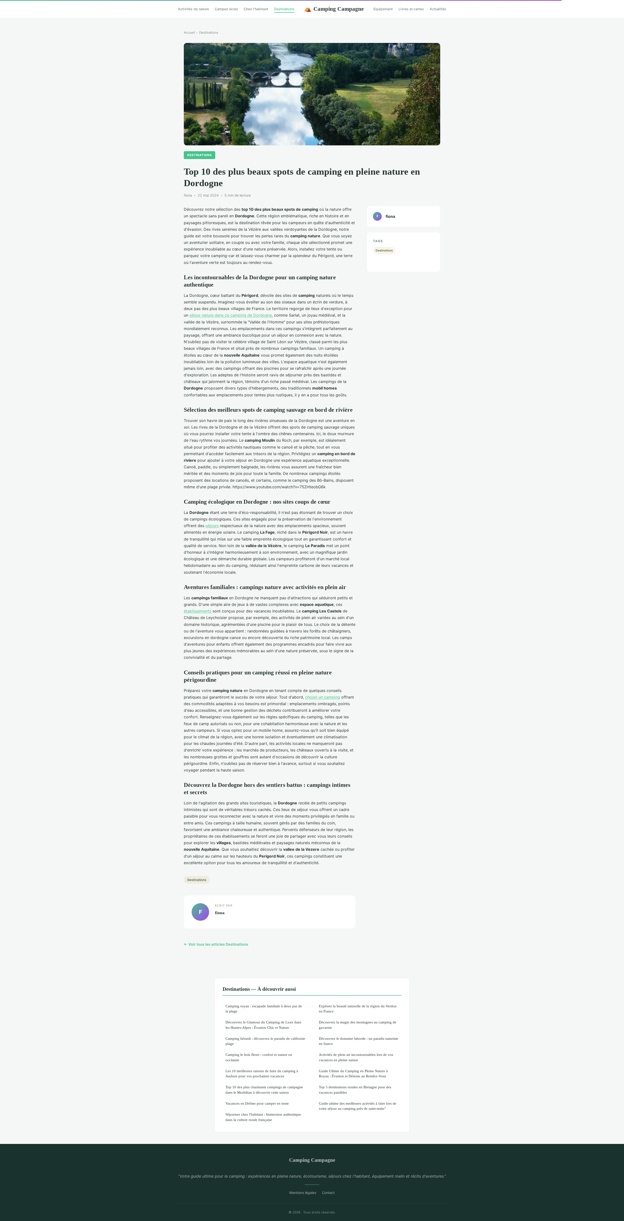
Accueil (189, 32)
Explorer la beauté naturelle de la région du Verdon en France (358, 1008)
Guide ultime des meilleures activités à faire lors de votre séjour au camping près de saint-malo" (357, 1106)
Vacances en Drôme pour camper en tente (257, 1103)
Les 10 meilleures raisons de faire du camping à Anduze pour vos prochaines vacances (261, 1073)
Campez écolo (226, 9)
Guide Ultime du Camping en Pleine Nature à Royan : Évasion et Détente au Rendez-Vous (353, 1073)
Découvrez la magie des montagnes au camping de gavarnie (357, 1024)
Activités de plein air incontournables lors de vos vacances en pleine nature (356, 1057)
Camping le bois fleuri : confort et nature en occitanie (258, 1057)
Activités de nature (193, 9)
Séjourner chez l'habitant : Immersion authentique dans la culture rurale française (263, 1116)
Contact (328, 1193)
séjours (212, 525)
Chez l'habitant (256, 9)
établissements (197, 611)
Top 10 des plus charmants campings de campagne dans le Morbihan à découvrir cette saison (264, 1089)
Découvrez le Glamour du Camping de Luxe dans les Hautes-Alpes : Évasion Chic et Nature (263, 1024)
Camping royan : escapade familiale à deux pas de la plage (263, 1008)
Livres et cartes (411, 9)
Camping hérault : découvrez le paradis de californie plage (265, 1041)
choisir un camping (322, 697)
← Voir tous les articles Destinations (216, 944)
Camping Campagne (334, 9)
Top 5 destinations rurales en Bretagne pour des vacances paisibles (355, 1089)
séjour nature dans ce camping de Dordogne (230, 315)
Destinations (284, 9)
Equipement (383, 9)
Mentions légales (302, 1193)
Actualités (438, 9)
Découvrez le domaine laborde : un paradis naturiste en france (358, 1041)
